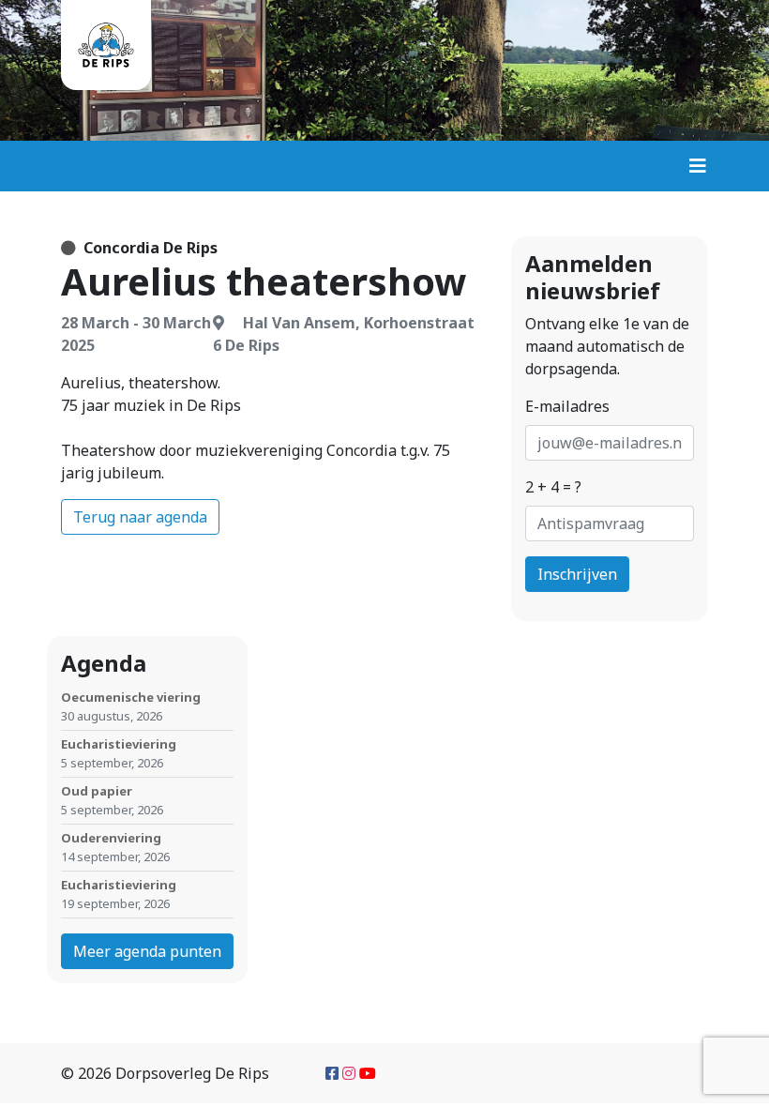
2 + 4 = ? (553, 487)
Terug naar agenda (140, 517)
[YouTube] (367, 1073)
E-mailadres (567, 406)
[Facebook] (332, 1073)
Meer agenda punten (147, 951)
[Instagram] (348, 1073)
